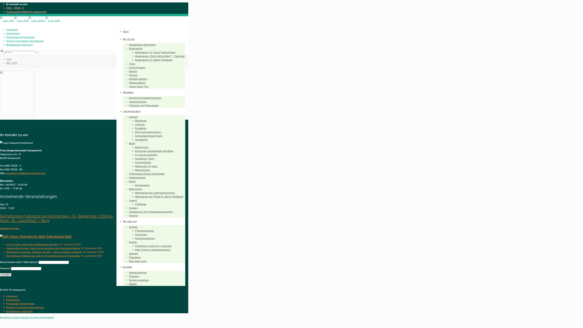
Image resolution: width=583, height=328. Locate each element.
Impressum (12, 29)
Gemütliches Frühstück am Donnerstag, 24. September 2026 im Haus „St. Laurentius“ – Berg (56, 218)
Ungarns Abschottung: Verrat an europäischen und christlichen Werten (43, 248)
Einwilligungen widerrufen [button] (19, 44)
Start (9, 59)
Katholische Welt (59, 236)
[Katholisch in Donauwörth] (30, 20)
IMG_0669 (11, 63)
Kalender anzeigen (9, 228)
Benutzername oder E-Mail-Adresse (19, 262)
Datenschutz (13, 33)
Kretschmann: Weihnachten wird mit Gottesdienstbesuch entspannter (43, 256)
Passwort (5, 268)
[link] (36, 52)
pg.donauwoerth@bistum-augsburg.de (26, 11)
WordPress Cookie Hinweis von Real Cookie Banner (27, 317)
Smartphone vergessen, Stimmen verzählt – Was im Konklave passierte (44, 252)
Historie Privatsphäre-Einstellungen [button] (25, 41)
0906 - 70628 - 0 (15, 8)
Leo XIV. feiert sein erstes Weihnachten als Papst (32, 244)
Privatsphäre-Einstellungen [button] (20, 37)
